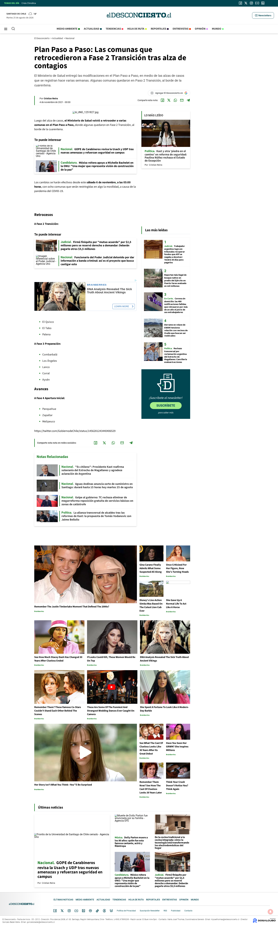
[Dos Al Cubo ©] (264, 922)
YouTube (76, 911)
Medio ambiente (67, 29)
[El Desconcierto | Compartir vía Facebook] (162, 100)
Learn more (121, 306)
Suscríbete (165, 405)
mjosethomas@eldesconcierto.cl (225, 919)
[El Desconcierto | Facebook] (240, 3)
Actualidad (91, 29)
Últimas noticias (63, 899)
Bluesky (111, 910)
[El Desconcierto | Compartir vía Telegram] (188, 100)
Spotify (90, 910)
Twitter (62, 910)
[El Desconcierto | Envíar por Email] (182, 100)
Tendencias (113, 29)
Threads (104, 911)
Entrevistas (180, 29)
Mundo (216, 29)
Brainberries (97, 285)
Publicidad (175, 911)
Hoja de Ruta (135, 29)
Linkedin (83, 910)
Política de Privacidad (126, 911)
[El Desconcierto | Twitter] (246, 3)
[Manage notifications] (270, 911)
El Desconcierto (42, 38)
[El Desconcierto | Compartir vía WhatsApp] (175, 100)
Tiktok (97, 910)
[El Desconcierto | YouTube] (257, 3)
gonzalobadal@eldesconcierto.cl (41, 922)
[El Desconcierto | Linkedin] (262, 3)
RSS (165, 911)
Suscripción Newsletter (150, 911)
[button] (263, 15)
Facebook (55, 910)
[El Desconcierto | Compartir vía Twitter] (169, 100)
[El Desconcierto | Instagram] (251, 3)
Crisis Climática (29, 3)
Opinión (200, 29)
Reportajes (158, 29)
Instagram (69, 910)
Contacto (188, 911)
